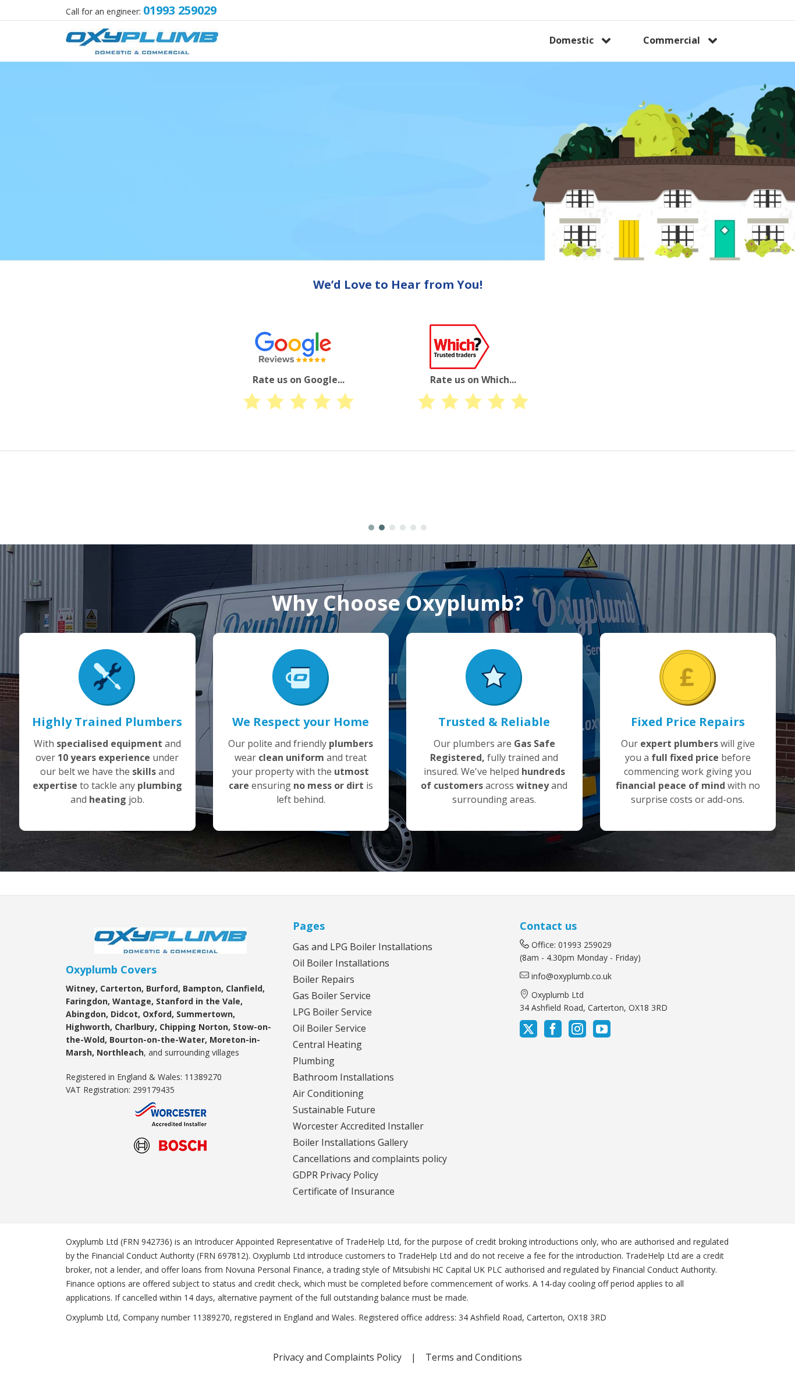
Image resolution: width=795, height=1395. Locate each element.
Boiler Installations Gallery (350, 1142)
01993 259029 (180, 10)
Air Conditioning (328, 1093)
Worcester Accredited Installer (358, 1126)
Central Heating (327, 1044)
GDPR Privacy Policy (335, 1175)
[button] (64, 492)
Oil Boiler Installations (341, 963)
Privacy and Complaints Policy (337, 1357)
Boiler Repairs (323, 979)
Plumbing (314, 1060)
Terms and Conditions (473, 1357)
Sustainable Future (334, 1109)
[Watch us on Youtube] (601, 1030)
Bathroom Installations (343, 1077)
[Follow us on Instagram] (577, 1030)
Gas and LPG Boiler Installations (362, 946)
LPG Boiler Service (332, 1011)
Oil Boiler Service (329, 1028)
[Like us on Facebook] (553, 1030)
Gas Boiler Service (332, 995)
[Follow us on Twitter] (530, 1030)
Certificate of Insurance (344, 1191)
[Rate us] (351, 249)
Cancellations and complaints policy (370, 1158)
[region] (397, 161)
